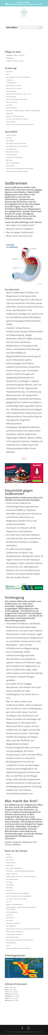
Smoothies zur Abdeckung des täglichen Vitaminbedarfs (23, 110)
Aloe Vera (9, 138)
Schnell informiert (11, 108)
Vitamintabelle (10, 122)
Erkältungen (10, 865)
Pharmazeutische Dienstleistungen (17, 171)
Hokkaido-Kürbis (11, 97)
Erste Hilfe (9, 882)
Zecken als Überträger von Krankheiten (18, 948)
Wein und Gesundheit (12, 163)
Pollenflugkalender (12, 912)
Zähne (8, 945)
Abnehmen (9, 71)
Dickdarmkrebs (10, 862)
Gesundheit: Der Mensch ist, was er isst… (19, 94)
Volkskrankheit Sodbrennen (14, 157)
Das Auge (9, 857)
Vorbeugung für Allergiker (14, 934)
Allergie (8, 854)
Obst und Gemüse (11, 102)
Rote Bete (9, 105)
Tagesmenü (9, 113)
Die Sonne (9, 160)
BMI (7, 74)
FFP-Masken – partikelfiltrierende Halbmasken (20, 871)
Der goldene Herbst (12, 879)
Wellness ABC (10, 166)
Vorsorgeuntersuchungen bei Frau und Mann (19, 940)
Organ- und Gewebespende (14, 904)
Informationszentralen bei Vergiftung (17, 893)
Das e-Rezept (10, 141)
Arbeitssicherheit (11, 135)
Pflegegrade (9, 58)
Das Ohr (8, 901)
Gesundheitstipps (11, 149)
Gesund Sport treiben (12, 152)
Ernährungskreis (11, 83)
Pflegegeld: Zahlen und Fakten (15, 55)
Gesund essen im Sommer (14, 88)
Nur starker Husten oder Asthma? (16, 899)
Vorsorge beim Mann (12, 937)
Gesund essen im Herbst (13, 85)
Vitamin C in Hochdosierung (14, 116)
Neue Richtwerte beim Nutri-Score (16, 99)
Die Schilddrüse (11, 926)
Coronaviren (10, 860)
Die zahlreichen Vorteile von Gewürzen (18, 77)
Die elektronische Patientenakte (16, 143)
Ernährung (9, 80)
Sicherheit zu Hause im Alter (15, 61)
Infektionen (9, 890)
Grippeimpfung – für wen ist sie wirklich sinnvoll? (21, 876)
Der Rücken (9, 920)
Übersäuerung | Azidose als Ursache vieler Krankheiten (23, 929)
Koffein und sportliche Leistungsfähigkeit (18, 896)
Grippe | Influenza (11, 874)
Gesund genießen (11, 91)
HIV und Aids (10, 885)
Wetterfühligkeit (11, 943)
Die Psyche (9, 915)
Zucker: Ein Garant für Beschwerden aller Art (20, 124)
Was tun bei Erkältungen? (14, 868)
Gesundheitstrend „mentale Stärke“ (17, 146)
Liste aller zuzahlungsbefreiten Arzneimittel (19, 168)
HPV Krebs (9, 888)
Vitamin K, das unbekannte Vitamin (17, 119)
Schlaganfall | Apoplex (13, 923)
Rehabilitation (10, 918)
